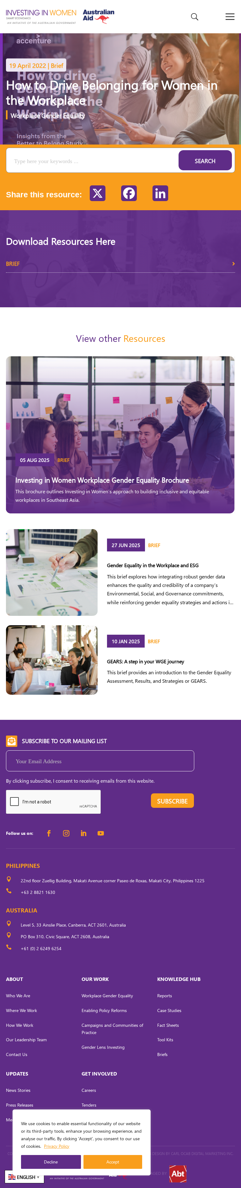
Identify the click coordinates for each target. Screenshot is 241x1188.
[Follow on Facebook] (49, 833)
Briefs (162, 1054)
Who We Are (18, 996)
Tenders (89, 1105)
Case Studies (169, 1010)
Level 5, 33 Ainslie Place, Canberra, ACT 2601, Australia (73, 925)
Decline (51, 1162)
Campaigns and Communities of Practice (112, 1029)
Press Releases (19, 1105)
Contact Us (16, 1054)
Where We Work (21, 1010)
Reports (164, 996)
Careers (89, 1090)
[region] (82, 1142)
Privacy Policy (56, 1146)
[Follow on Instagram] (66, 833)
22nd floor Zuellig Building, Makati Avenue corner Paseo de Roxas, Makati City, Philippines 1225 (113, 881)
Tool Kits (165, 1040)
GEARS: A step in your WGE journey (145, 661)
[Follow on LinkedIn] (83, 833)
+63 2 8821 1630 (38, 892)
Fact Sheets (168, 1025)
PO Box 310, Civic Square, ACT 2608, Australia (65, 936)
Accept (112, 1162)
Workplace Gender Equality (48, 115)
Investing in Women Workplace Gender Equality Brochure (102, 480)
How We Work (19, 1025)
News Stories (18, 1090)
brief (13, 263)
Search (205, 161)
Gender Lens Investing (103, 1047)
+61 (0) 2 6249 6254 (41, 948)
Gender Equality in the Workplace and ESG (153, 565)
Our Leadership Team (26, 1040)
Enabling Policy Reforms (104, 1010)
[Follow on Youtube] (100, 833)
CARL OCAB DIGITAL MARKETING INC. (201, 1153)
